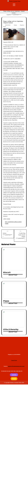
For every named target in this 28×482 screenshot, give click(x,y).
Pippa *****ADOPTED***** (13, 302)
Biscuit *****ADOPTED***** (13, 273)
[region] (14, 344)
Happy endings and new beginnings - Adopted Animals (13, 21)
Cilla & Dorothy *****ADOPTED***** (13, 330)
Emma (15, 25)
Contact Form (14, 360)
